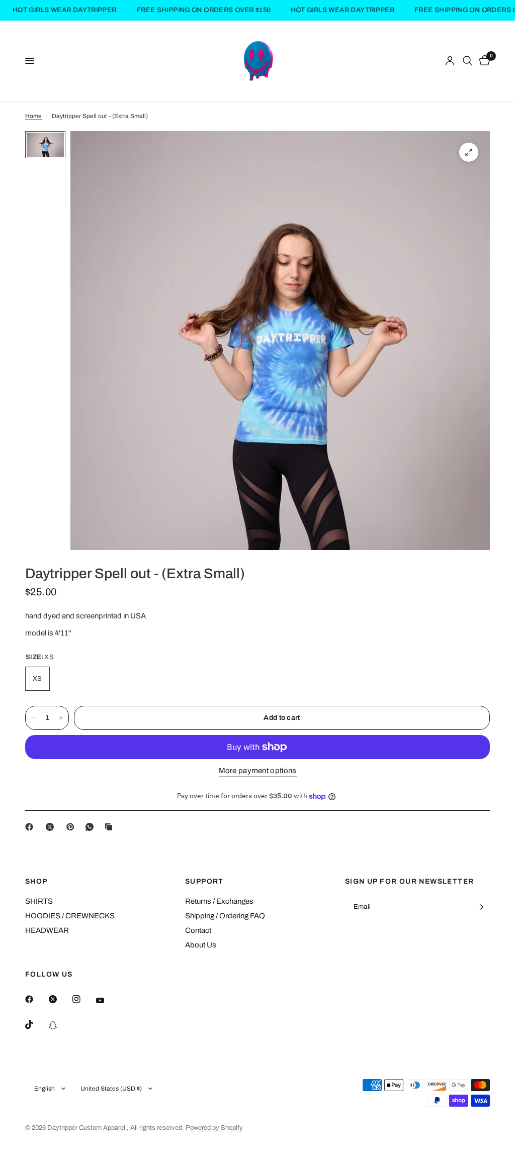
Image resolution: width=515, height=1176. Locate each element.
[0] (483, 61)
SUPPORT (204, 881)
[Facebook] (31, 827)
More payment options (258, 771)
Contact (198, 930)
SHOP (36, 881)
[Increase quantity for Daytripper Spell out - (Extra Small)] (60, 717)
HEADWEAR (47, 930)
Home (33, 116)
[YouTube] (107, 1000)
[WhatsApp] (91, 827)
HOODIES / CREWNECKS (70, 916)
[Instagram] (83, 999)
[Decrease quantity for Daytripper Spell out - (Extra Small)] (33, 717)
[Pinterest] (72, 827)
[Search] (467, 61)
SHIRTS (39, 901)
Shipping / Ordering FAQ (225, 916)
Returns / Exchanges (219, 901)
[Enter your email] (480, 907)
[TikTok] (36, 1025)
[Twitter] (60, 999)
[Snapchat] (60, 1025)
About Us (200, 945)
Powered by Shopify (214, 1127)
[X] (52, 827)
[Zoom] (468, 152)
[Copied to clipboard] (111, 827)
